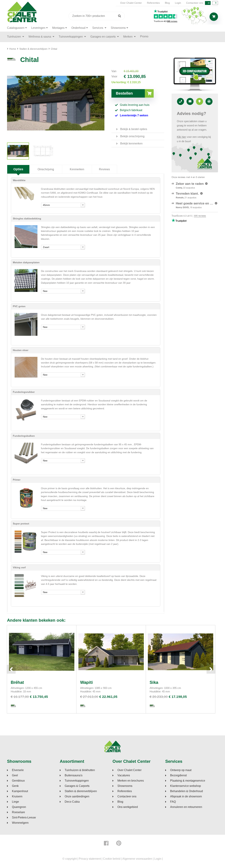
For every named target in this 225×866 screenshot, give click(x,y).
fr (216, 3)
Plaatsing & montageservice (187, 780)
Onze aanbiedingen (77, 796)
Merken (128, 36)
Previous (11, 669)
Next (211, 669)
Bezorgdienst (178, 775)
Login (178, 2)
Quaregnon (19, 807)
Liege (15, 801)
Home (12, 48)
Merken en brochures (130, 780)
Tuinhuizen (14, 36)
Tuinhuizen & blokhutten (80, 770)
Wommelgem (20, 822)
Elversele (18, 770)
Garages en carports (103, 36)
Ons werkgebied (127, 807)
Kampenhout (20, 791)
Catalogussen (15, 27)
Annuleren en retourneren (186, 807)
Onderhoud (78, 27)
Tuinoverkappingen (71, 36)
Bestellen (124, 93)
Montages (58, 27)
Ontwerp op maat (180, 770)
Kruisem (17, 796)
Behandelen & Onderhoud (186, 791)
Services (98, 27)
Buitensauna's (73, 775)
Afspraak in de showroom (186, 796)
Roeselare (18, 812)
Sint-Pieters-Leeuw (24, 817)
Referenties (153, 2)
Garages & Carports (77, 786)
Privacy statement (90, 858)
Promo (144, 36)
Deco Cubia (72, 801)
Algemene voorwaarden (137, 858)
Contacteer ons (194, 2)
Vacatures (123, 775)
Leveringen (38, 27)
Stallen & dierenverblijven (81, 791)
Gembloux (18, 780)
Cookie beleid (111, 858)
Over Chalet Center (131, 2)
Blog (167, 2)
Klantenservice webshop (185, 786)
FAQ (173, 801)
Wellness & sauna (40, 36)
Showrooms (118, 27)
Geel (15, 775)
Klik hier (181, 136)
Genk (15, 786)
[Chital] (18, 151)
